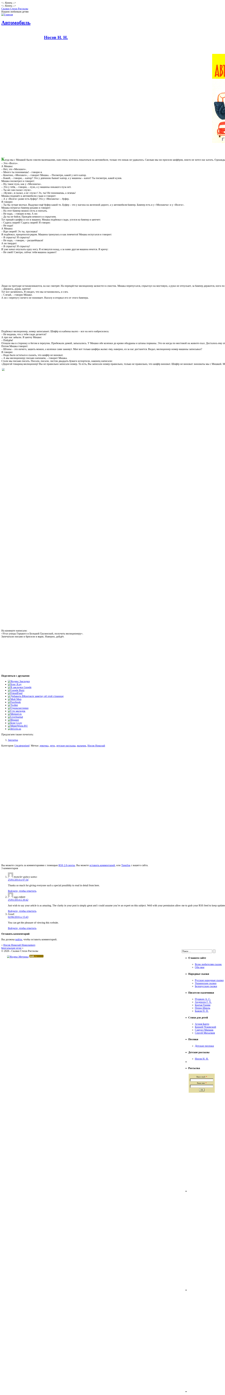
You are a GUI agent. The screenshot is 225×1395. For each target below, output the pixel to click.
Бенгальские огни (11, 948)
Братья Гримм (202, 1005)
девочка (44, 745)
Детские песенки (204, 1045)
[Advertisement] (61, 856)
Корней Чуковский (205, 1027)
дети (52, 745)
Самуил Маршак (204, 1029)
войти (18, 939)
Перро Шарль (202, 1008)
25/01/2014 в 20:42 (18, 899)
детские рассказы (66, 745)
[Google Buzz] (16, 690)
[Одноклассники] (18, 708)
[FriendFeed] (15, 693)
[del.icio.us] (14, 728)
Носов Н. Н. (56, 37)
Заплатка (13, 740)
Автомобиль (15, 23)
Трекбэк (125, 865)
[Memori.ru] (15, 714)
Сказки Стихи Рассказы (14, 8)
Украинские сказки (205, 983)
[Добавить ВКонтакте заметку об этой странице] (36, 696)
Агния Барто (202, 1024)
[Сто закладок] (16, 711)
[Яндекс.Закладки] (19, 681)
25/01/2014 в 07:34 (18, 879)
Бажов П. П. (202, 1011)
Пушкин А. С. (203, 999)
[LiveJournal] (15, 717)
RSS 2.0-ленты (66, 865)
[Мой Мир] (14, 699)
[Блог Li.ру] (15, 722)
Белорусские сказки (206, 986)
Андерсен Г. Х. (203, 1002)
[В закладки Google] (19, 687)
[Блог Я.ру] (15, 684)
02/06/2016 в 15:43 (18, 917)
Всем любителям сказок (208, 964)
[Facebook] (14, 702)
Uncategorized (21, 745)
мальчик (81, 745)
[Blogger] (13, 720)
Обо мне (199, 967)
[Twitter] (13, 705)
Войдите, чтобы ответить (22, 891)
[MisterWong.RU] (18, 725)
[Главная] (7, 14)
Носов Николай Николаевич (19, 945)
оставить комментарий (102, 865)
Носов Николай (96, 745)
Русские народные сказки (209, 980)
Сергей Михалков (205, 1032)
